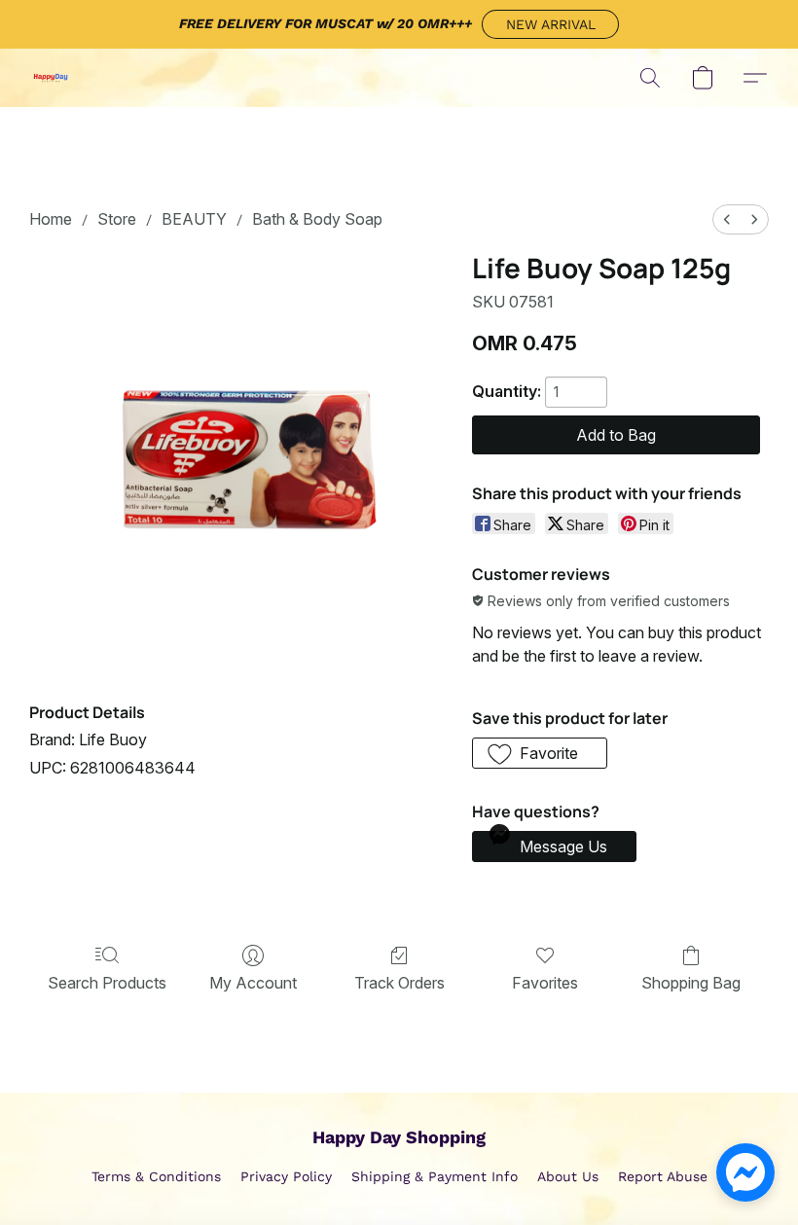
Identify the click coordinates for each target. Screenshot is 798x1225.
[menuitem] (727, 219)
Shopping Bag (691, 982)
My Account (253, 982)
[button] (550, 24)
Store (116, 219)
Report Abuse (662, 1176)
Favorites (545, 982)
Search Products (107, 982)
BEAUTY (194, 219)
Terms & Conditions (156, 1176)
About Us (567, 1176)
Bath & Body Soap (317, 219)
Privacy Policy (286, 1176)
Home (50, 219)
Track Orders (399, 982)
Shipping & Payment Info (434, 1176)
